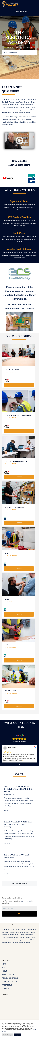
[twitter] (30, 4)
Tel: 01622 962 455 (21, 11)
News (12, 794)
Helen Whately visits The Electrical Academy (18, 823)
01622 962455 (27, 308)
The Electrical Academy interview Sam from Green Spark (18, 789)
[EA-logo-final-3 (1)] (10, 1)
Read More (7, 810)
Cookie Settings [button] (7, 1035)
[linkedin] (36, 4)
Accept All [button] (17, 1035)
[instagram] (33, 4)
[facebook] (27, 4)
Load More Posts (19, 883)
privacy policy (26, 901)
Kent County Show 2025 (16, 854)
